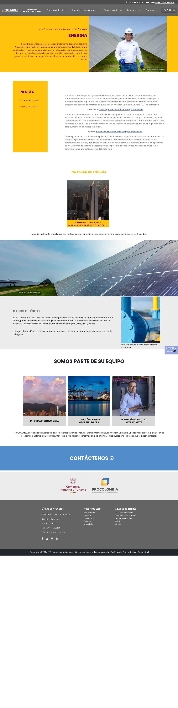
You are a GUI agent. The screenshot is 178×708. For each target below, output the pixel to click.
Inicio (40, 29)
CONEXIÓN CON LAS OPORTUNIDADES (89, 421)
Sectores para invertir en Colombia (61, 29)
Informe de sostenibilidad (125, 515)
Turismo (87, 521)
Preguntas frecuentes (123, 518)
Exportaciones (90, 518)
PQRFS (117, 521)
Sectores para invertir (81, 10)
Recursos (130, 10)
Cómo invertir (109, 10)
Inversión (87, 515)
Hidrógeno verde (29, 106)
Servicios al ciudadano (124, 512)
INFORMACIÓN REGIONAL (44, 420)
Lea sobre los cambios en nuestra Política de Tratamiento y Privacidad (112, 552)
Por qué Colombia (56, 10)
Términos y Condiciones (61, 552)
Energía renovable (30, 100)
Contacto (151, 10)
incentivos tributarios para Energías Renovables (119, 131)
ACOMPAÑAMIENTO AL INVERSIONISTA (134, 421)
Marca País (88, 524)
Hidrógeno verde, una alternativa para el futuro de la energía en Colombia (87, 224)
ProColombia (89, 512)
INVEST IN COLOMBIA (164, 3)
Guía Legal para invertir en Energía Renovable (121, 109)
